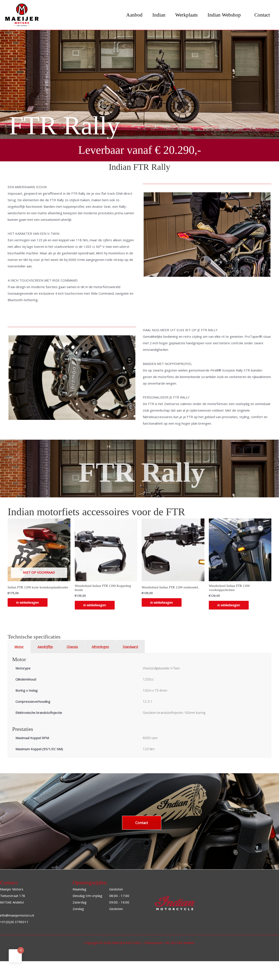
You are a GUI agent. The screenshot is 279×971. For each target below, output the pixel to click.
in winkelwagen (27, 614)
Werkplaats (186, 15)
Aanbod (134, 15)
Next (142, 389)
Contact (262, 15)
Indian (158, 15)
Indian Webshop (224, 15)
